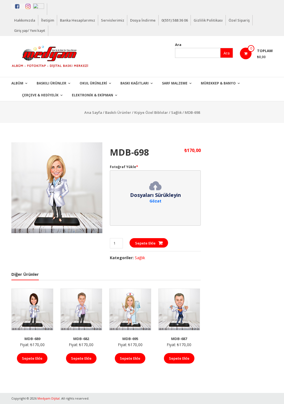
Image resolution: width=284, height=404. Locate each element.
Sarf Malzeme (174, 83)
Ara (178, 44)
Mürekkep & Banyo (218, 83)
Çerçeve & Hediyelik (40, 95)
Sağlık (176, 112)
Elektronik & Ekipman (92, 95)
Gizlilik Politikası (208, 20)
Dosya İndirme (143, 20)
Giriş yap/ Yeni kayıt (29, 30)
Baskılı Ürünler (51, 83)
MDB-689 (32, 338)
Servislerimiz (112, 20)
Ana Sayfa (93, 112)
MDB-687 (179, 338)
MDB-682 (81, 338)
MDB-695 (130, 338)
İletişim (47, 20)
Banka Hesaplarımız (77, 20)
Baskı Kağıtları (134, 83)
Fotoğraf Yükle (124, 166)
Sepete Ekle (145, 243)
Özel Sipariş (239, 20)
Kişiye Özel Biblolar (151, 112)
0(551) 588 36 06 (174, 20)
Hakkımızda (24, 20)
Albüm (17, 83)
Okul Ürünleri (93, 83)
